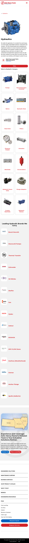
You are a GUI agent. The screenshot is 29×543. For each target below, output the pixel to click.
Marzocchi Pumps (14, 244)
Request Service (14, 525)
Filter (14, 66)
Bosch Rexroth (13, 232)
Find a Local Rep (15, 452)
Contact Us (5, 452)
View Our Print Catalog (6, 517)
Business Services (7, 479)
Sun (9, 302)
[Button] (26, 3)
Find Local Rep (4, 505)
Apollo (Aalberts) (14, 396)
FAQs (2, 501)
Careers (3, 510)
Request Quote (14, 520)
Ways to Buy (5, 488)
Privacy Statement (13, 541)
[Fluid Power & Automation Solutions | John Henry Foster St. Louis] (8, 2)
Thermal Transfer (14, 255)
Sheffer (11, 290)
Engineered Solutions (8, 471)
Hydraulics (5, 13)
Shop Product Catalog (8, 484)
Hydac (10, 314)
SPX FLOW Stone (14, 349)
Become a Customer (6, 512)
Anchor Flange (13, 384)
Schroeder (12, 267)
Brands (3, 492)
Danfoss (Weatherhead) (16, 361)
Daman (11, 372)
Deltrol (10, 326)
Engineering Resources (8, 497)
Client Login (4, 514)
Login (19, 541)
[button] (14, 60)
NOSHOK (11, 337)
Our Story (3, 507)
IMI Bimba (12, 279)
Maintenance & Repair (8, 475)
